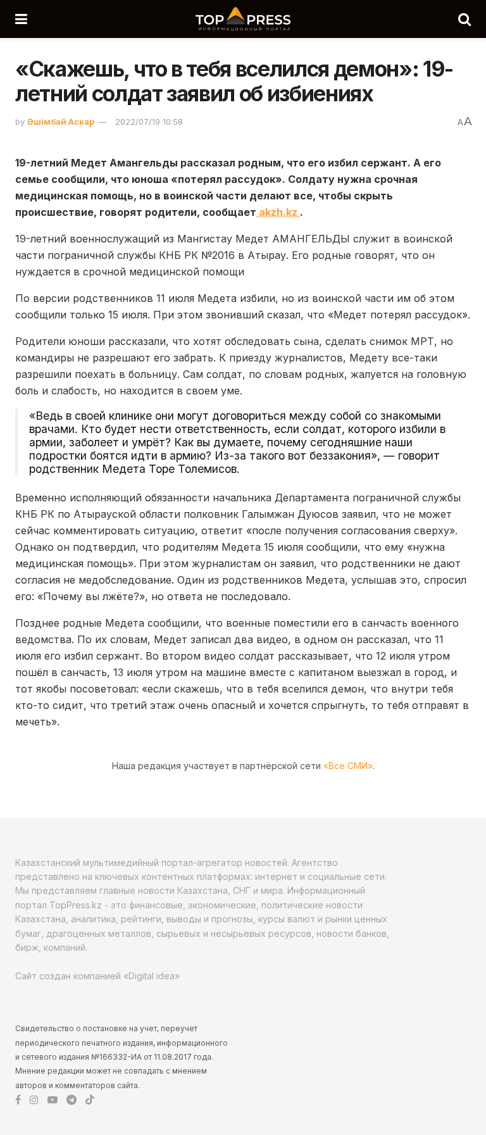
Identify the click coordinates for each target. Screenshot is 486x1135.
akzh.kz (278, 212)
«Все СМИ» (348, 765)
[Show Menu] (21, 19)
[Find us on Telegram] (71, 1100)
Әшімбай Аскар (60, 121)
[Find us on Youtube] (52, 1100)
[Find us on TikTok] (89, 1100)
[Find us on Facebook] (18, 1100)
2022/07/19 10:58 (149, 121)
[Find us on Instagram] (34, 1100)
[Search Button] (464, 19)
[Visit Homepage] (243, 19)
